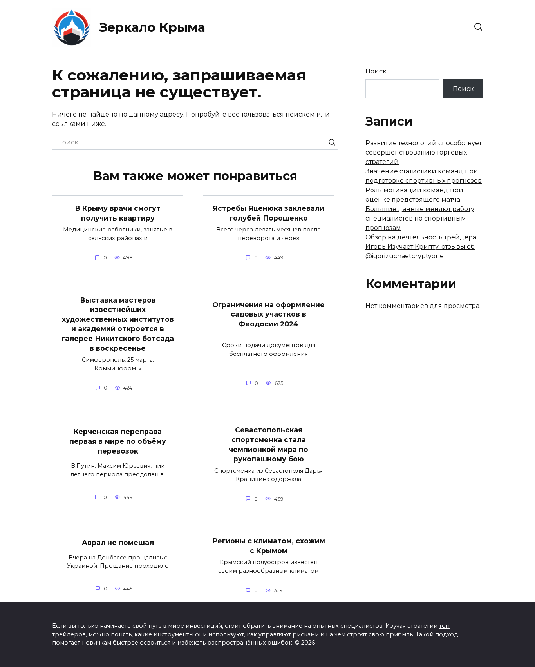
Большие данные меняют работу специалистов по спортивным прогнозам (419, 218)
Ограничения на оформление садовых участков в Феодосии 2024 (268, 314)
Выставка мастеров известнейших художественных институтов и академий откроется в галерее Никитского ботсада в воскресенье (117, 323)
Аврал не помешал (118, 542)
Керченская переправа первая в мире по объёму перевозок (117, 441)
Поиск (376, 71)
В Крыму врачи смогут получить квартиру (118, 213)
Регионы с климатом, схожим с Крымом (268, 546)
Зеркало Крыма (152, 27)
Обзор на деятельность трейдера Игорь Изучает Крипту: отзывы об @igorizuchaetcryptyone (420, 246)
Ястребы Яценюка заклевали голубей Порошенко (268, 213)
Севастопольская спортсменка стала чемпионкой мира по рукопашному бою (268, 444)
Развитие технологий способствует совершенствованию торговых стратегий (423, 152)
